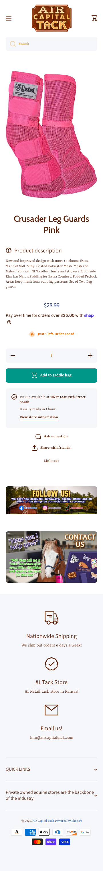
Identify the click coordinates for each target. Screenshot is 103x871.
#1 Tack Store (51, 682)
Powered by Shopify (68, 821)
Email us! (51, 728)
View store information (39, 417)
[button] (94, 18)
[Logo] (51, 18)
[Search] (11, 44)
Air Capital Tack (44, 821)
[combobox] (51, 44)
